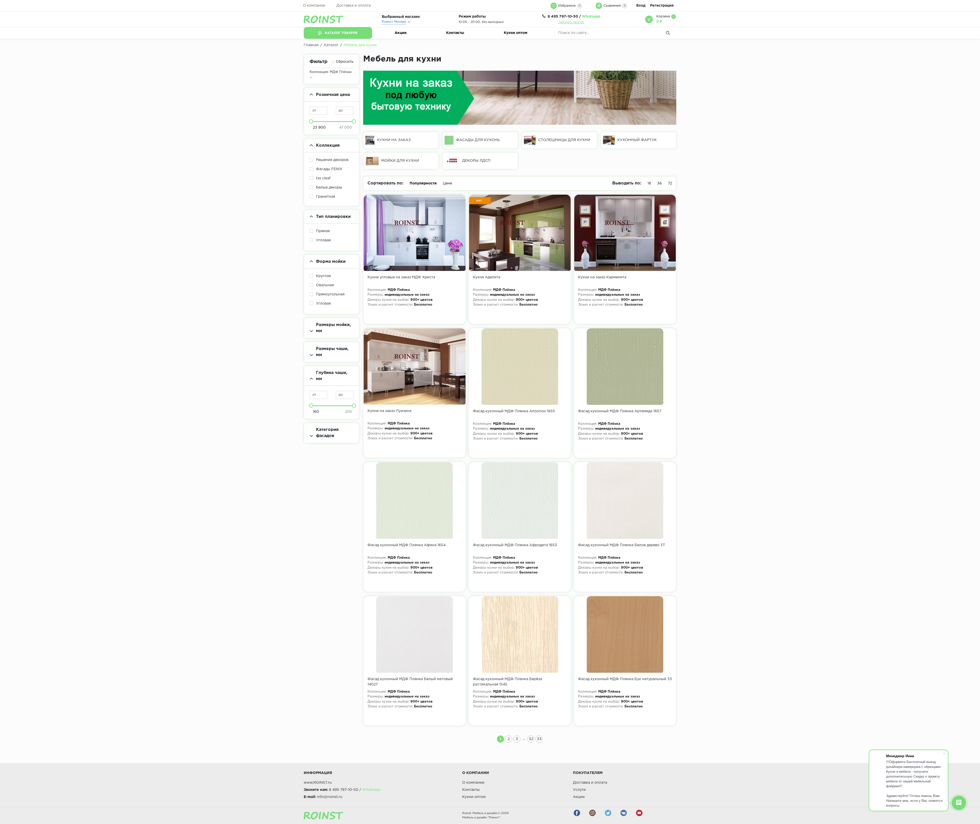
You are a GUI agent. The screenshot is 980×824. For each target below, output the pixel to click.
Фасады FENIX (329, 169)
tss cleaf (323, 178)
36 (659, 183)
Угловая (323, 240)
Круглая (323, 276)
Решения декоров (332, 159)
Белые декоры (329, 187)
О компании (314, 5)
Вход (640, 5)
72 (670, 183)
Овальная (325, 285)
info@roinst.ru (329, 796)
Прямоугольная (330, 294)
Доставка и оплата (353, 5)
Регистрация (662, 5)
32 (531, 739)
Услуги (579, 789)
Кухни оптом (515, 32)
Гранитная (325, 196)
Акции (401, 32)
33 (539, 739)
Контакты (455, 32)
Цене (447, 183)
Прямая (323, 231)
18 (649, 183)
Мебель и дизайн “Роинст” (481, 817)
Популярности (423, 183)
